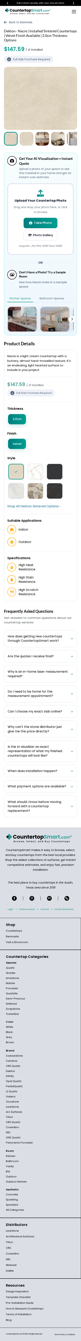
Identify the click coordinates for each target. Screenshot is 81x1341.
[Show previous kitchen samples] (9, 319)
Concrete (12, 1194)
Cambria (11, 1061)
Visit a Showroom (17, 942)
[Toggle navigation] (74, 11)
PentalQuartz (14, 1086)
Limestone (12, 978)
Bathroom (12, 1161)
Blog (9, 1320)
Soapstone (13, 1009)
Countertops (14, 931)
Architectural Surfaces (20, 1236)
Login (10, 909)
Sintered (11, 1004)
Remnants (12, 936)
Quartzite (12, 993)
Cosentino (12, 1127)
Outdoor (11, 1176)
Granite (10, 973)
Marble (10, 983)
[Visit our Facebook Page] (14, 898)
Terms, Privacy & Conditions (64, 1335)
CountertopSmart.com (14, 1334)
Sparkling (12, 1199)
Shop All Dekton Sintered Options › (33, 506)
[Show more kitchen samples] (72, 319)
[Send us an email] (49, 898)
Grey (9, 1037)
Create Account (27, 909)
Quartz (10, 968)
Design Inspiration (17, 1291)
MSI (8, 1132)
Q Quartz (11, 1091)
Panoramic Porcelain (19, 1143)
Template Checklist (18, 1297)
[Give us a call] (66, 898)
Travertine (12, 1014)
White (9, 1027)
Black (9, 1032)
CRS (8, 1248)
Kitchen (10, 1156)
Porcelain (12, 988)
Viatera (10, 1096)
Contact (44, 909)
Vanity (10, 1166)
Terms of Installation (18, 1314)
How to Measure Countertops (24, 1308)
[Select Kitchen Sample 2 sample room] (55, 319)
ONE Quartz (13, 1137)
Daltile (10, 1271)
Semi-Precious (15, 998)
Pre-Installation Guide (20, 1303)
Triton (9, 1117)
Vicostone (12, 1102)
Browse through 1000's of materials (37, 3)
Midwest (11, 1265)
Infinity (10, 1076)
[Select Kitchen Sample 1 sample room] (22, 319)
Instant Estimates (63, 909)
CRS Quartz (13, 1066)
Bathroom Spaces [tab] (52, 298)
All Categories (15, 1210)
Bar (8, 1171)
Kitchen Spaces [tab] (20, 298)
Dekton (10, 1071)
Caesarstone (14, 1056)
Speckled (12, 1205)
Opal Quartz (13, 1081)
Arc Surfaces (14, 1112)
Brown (10, 1042)
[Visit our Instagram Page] (31, 898)
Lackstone (12, 1107)
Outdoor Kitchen (16, 1182)
